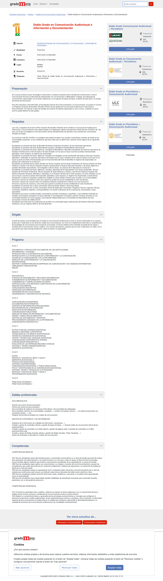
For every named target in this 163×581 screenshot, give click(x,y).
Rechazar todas (69, 567)
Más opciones (22, 567)
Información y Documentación (69, 522)
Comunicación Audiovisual (94, 522)
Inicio (36, 4)
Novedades (54, 4)
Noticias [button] (43, 4)
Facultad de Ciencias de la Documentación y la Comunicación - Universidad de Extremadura (66, 44)
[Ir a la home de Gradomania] (20, 4)
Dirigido (16, 214)
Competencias (20, 446)
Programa (18, 239)
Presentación (19, 88)
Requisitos (18, 121)
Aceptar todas (115, 567)
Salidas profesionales (24, 395)
